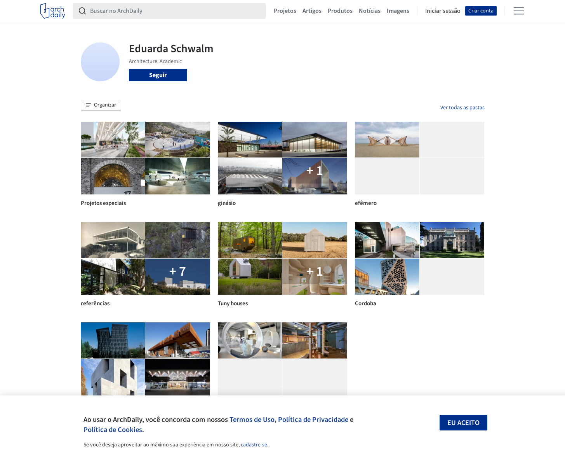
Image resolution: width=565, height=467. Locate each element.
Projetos (285, 11)
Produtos (340, 11)
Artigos (312, 11)
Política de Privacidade (313, 420)
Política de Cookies (112, 430)
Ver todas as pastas (462, 107)
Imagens (398, 11)
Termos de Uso (252, 420)
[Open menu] (519, 11)
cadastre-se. (254, 445)
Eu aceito (463, 423)
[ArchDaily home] (52, 11)
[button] (101, 105)
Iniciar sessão (443, 11)
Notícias (370, 11)
